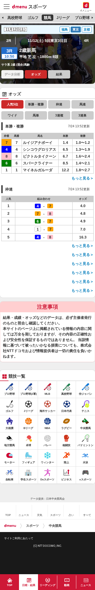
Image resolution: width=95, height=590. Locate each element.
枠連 (59, 104)
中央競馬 (55, 526)
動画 (66, 585)
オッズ (36, 74)
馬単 (36, 115)
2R (8, 40)
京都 (87, 29)
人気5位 (12, 104)
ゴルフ (33, 18)
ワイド (12, 115)
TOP (9, 585)
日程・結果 (28, 585)
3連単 (82, 115)
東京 (76, 29)
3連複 (59, 115)
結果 (59, 74)
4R (86, 40)
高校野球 (14, 18)
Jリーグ (63, 18)
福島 (64, 29)
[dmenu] (10, 525)
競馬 (47, 18)
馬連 (82, 104)
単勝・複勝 (36, 104)
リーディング (47, 585)
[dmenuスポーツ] (31, 6)
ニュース (85, 585)
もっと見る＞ (83, 178)
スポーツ (32, 526)
